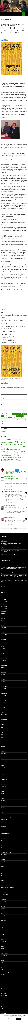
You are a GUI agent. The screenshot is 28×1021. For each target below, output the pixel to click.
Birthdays (19, 442)
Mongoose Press (4, 901)
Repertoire (3, 943)
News (2, 911)
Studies (14, 459)
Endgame (15, 24)
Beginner (2, 765)
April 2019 (3, 709)
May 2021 (3, 651)
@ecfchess (20, 491)
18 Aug (18, 507)
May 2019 (3, 707)
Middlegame (14, 452)
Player (21, 455)
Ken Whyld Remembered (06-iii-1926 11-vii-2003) (17, 565)
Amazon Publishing (4, 751)
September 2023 (4, 597)
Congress (2, 812)
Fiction (2, 842)
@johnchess (14, 507)
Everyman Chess (13, 449)
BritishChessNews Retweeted (10, 476)
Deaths (24, 447)
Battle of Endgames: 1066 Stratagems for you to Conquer (12, 30)
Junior (18, 24)
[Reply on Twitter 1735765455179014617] (5, 502)
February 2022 (4, 629)
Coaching (2, 805)
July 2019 (3, 702)
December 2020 (4, 662)
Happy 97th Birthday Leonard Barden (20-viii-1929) (11, 540)
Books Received (9, 24)
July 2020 (3, 674)
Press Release (3, 932)
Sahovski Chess (4, 955)
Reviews (2, 25)
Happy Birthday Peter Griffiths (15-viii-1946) (10, 547)
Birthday (2, 770)
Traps (2, 986)
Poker (2, 927)
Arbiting (2, 755)
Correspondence (18, 446)
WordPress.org (4, 1013)
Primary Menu (26, 14)
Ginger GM (3, 861)
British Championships (14, 444)
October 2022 (3, 611)
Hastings (13, 451)
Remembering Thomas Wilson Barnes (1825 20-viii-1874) (12, 543)
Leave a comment (22, 35)
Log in (2, 1006)
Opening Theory (5, 455)
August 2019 (3, 700)
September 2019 (4, 698)
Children (2, 798)
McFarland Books (9, 452)
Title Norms (3, 974)
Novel (2, 913)
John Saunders (8, 507)
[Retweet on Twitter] (4, 476)
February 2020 (4, 686)
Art (1, 758)
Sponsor (2, 960)
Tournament (13, 460)
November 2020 (4, 665)
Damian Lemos (4, 819)
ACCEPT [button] (18, 1018)
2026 (22, 440)
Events (2, 835)
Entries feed (3, 1008)
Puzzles (22, 24)
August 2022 (3, 615)
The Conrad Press (4, 969)
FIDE (2, 847)
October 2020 (3, 667)
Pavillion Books (4, 920)
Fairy (2, 840)
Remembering (17, 457)
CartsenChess (3, 786)
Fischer (19, 449)
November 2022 (4, 608)
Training (13, 25)
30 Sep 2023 (18, 478)
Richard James (8, 25)
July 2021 (3, 646)
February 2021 (4, 658)
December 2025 (4, 592)
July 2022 (3, 618)
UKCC (19, 460)
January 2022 (3, 632)
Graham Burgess (4, 864)
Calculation (3, 784)
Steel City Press (4, 962)
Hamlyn (2, 866)
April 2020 (3, 681)
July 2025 (3, 594)
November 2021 (4, 637)
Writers (2, 997)
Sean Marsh (7, 478)
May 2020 (3, 679)
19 (10, 417)
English (7, 449)
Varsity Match (3, 993)
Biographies (10, 442)
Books (4, 24)
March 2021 (3, 655)
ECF (1, 824)
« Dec (2, 423)
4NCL (2, 440)
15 (21, 415)
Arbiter (24, 440)
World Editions (4, 995)
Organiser (11, 455)
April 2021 (3, 653)
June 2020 (3, 676)
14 (17, 415)
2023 (19, 440)
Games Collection (4, 856)
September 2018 (4, 719)
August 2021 (3, 644)
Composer (4, 447)
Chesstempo (3, 431)
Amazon (6, 387)
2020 (9, 440)
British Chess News (6, 14)
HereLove (3, 871)
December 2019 (4, 691)
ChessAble (3, 793)
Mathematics (3, 892)
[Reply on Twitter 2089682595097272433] (5, 514)
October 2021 (3, 639)
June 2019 (3, 705)
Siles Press (3, 957)
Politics (2, 929)
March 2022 (3, 627)
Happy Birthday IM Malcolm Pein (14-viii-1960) (10, 554)
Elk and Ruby (3, 826)
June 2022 (3, 620)
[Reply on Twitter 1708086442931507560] (5, 486)
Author (3, 442)
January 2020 (3, 688)
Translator (3, 983)
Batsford (2, 763)
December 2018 (4, 714)
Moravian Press (4, 903)
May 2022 (3, 622)
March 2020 (3, 684)
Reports (2, 946)
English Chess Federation (6, 833)
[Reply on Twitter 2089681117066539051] (5, 524)
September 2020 (4, 669)
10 (2, 415)
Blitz (1, 772)
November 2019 (4, 693)
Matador (2, 889)
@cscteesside (12, 478)
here (17, 331)
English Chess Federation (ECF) (11, 491)
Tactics (16, 459)
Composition (3, 810)
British (3, 444)
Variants (2, 990)
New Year (3, 908)
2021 (1, 24)
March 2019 (3, 712)
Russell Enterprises (9, 459)
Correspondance (10, 446)
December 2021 (4, 634)
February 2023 (4, 601)
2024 (2, 739)
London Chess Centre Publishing (7, 887)
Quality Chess (10, 457)
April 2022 (3, 625)
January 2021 (3, 660)
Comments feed (4, 1011)
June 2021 (3, 648)
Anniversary (3, 753)
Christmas (3, 800)
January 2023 (3, 604)
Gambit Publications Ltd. (6, 451)
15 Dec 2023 (7, 492)
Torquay (2, 976)
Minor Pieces (3, 899)
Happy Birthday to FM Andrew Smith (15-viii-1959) (11, 550)
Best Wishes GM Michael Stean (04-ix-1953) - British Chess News (14, 575)
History (18, 451)
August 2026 (3, 590)
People (16, 455)
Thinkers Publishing (6, 460)
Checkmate (3, 788)
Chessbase (3, 795)
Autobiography (4, 760)
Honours (23, 451)
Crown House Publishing (6, 817)
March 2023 (3, 599)
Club (2, 802)
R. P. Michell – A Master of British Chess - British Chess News (13, 567)
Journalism (3, 452)
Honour (2, 878)
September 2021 (4, 641)
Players (2, 925)
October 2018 (3, 716)
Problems (3, 934)
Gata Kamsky (3, 859)
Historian (2, 873)
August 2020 (3, 672)
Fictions (2, 845)
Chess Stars (3, 791)
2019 (5, 440)
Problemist (4, 457)
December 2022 (4, 606)
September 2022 (4, 613)
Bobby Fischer (3, 774)
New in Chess (20, 453)
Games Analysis (4, 854)
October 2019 (3, 695)
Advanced (3, 746)
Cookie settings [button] (11, 1018)
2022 (16, 440)
